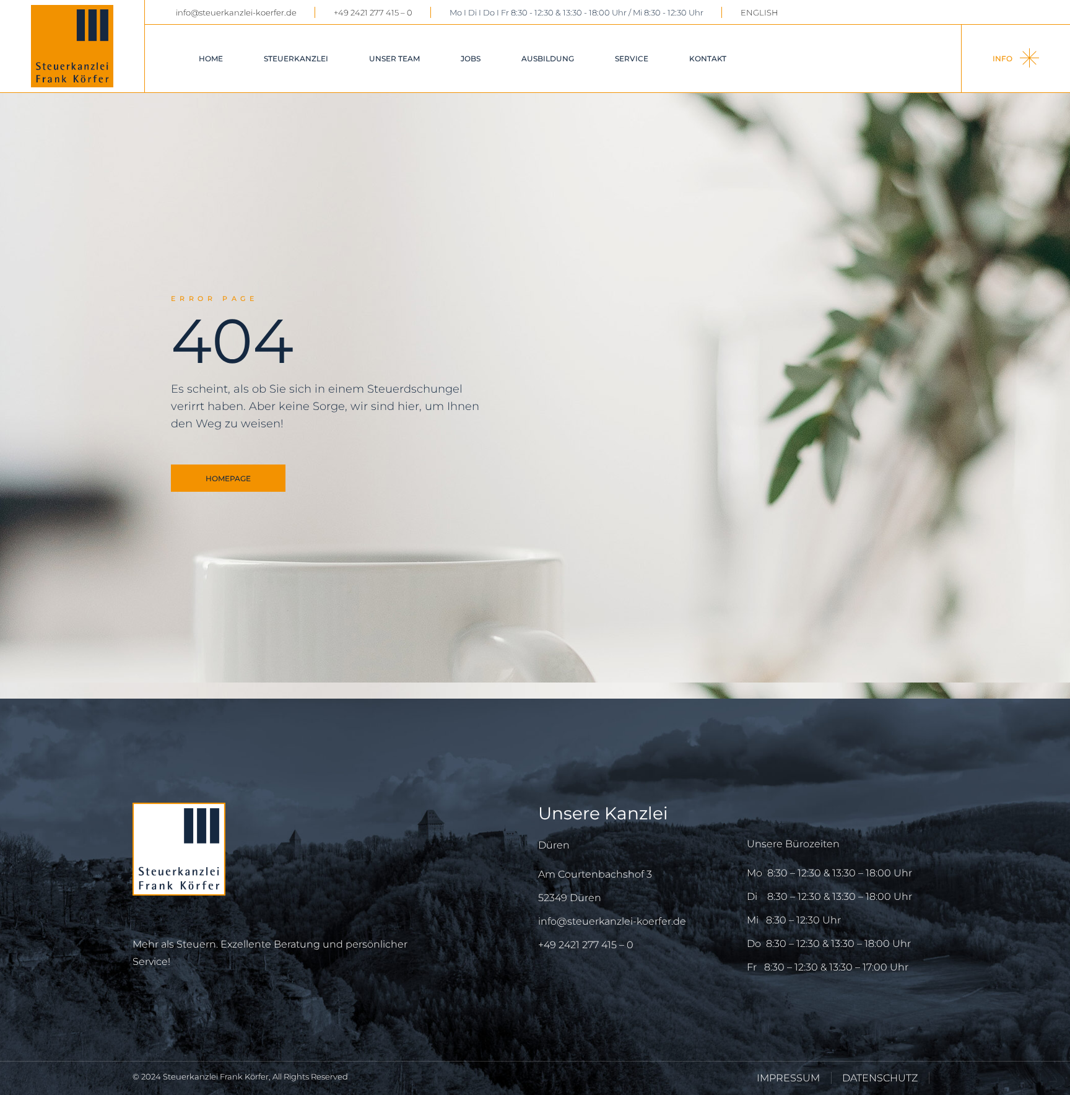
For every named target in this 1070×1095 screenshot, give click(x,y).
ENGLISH (759, 12)
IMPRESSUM (788, 1078)
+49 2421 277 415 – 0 (373, 12)
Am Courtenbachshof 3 (595, 874)
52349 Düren (569, 898)
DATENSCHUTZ (880, 1078)
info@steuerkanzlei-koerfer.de (236, 12)
